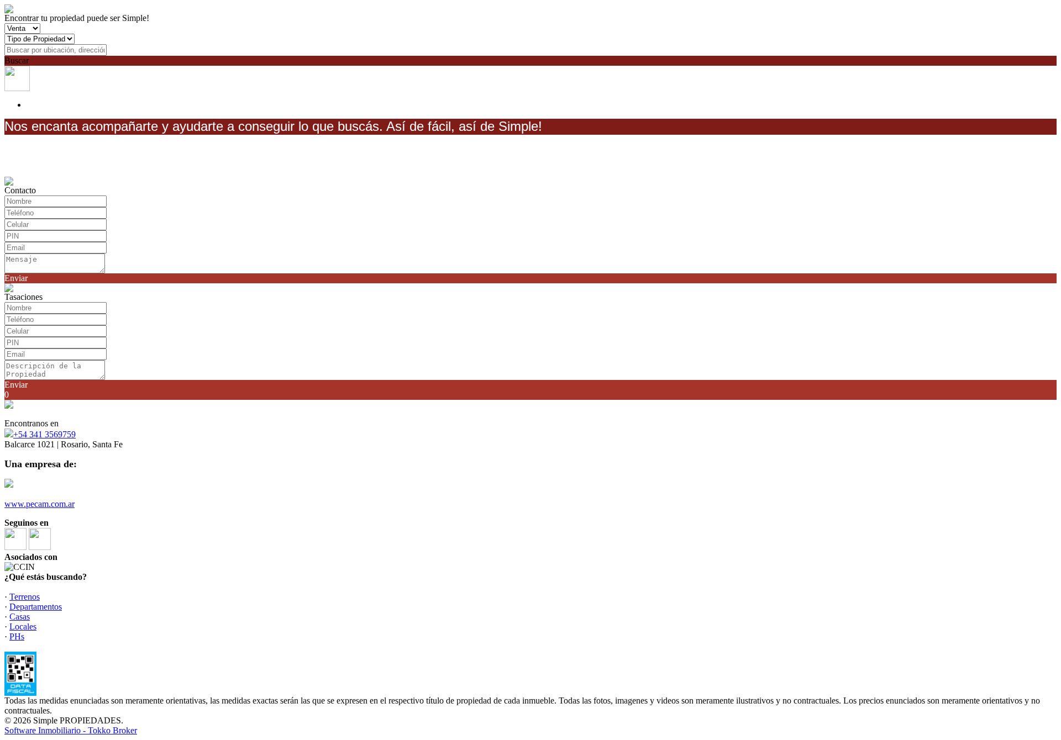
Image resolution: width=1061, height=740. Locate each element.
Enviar (16, 278)
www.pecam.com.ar (39, 504)
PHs (16, 636)
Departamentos (35, 606)
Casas (19, 616)
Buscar (16, 60)
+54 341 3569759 (44, 434)
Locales (22, 626)
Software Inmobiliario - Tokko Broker (70, 730)
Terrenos (24, 596)
